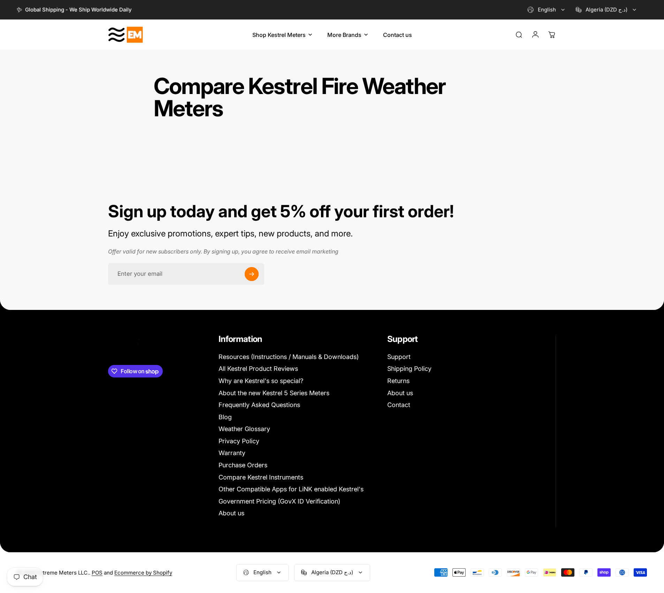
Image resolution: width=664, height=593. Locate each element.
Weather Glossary (244, 428)
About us (231, 513)
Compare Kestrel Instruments (261, 477)
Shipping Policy (409, 368)
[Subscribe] (252, 274)
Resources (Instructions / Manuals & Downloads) (289, 356)
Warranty (232, 453)
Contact (398, 404)
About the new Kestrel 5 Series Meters (274, 393)
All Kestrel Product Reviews (258, 368)
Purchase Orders (243, 465)
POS (97, 572)
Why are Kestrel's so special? (261, 380)
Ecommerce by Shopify (143, 572)
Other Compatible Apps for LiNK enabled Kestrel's (291, 489)
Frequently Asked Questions (259, 404)
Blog (225, 417)
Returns (398, 380)
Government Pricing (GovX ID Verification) (279, 501)
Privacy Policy (239, 441)
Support (399, 356)
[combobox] (546, 9)
